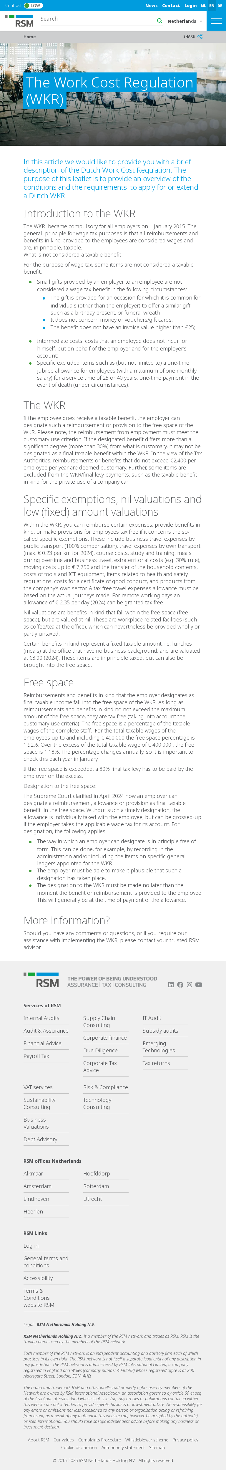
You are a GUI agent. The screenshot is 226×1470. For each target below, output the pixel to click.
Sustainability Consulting (39, 1103)
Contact (171, 5)
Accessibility (38, 1278)
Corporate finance (105, 1037)
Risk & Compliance (105, 1087)
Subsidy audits (160, 1030)
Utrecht (92, 1198)
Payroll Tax (36, 1055)
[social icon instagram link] (189, 985)
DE (219, 5)
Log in (31, 1245)
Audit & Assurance (46, 1030)
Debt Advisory (40, 1139)
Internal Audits (41, 1017)
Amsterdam (37, 1186)
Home (30, 36)
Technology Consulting (97, 1103)
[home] (23, 20)
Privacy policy (185, 1440)
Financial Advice (43, 1043)
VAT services (38, 1087)
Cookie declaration (79, 1447)
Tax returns (156, 1062)
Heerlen (33, 1211)
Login (191, 5)
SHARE (189, 36)
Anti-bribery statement (123, 1447)
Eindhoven (36, 1198)
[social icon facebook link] (180, 985)
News (151, 5)
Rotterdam (96, 1186)
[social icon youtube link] (198, 985)
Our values (64, 1440)
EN (212, 5)
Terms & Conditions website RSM (39, 1297)
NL (203, 5)
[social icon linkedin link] (171, 985)
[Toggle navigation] (216, 21)
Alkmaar (33, 1173)
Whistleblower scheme (146, 1440)
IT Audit (152, 1017)
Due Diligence (100, 1050)
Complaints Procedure (99, 1440)
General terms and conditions (46, 1262)
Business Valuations (36, 1123)
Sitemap (157, 1447)
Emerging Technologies (159, 1047)
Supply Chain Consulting (99, 1021)
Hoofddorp (96, 1173)
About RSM (38, 1440)
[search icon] (159, 21)
